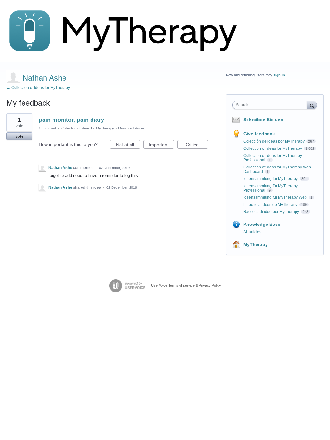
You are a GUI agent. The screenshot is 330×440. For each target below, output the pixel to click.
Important (161, 145)
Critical (197, 145)
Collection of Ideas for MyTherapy (87, 128)
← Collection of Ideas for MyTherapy (38, 87)
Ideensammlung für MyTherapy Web (275, 197)
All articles (252, 232)
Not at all (128, 145)
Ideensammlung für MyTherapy (271, 179)
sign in (279, 75)
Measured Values (131, 128)
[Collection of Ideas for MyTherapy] (127, 31)
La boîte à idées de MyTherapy (270, 204)
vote (19, 136)
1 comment (47, 128)
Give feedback (259, 133)
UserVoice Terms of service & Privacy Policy (186, 285)
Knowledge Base (261, 224)
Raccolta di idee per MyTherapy (271, 211)
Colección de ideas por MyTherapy (274, 141)
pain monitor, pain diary (71, 120)
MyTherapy (255, 244)
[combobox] (271, 105)
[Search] (312, 105)
